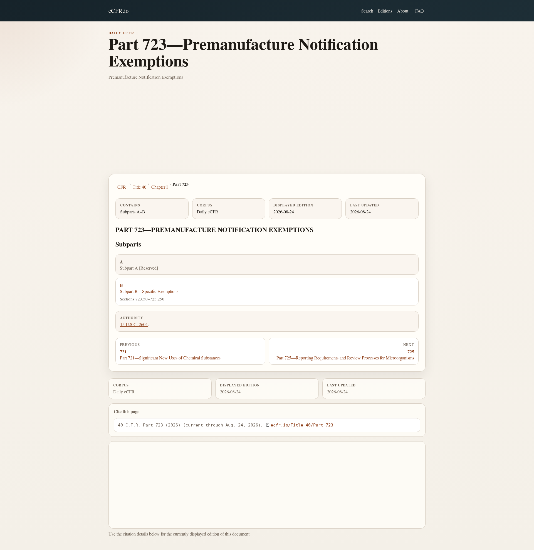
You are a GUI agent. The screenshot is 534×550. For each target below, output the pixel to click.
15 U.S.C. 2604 (134, 324)
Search (367, 11)
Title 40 (139, 187)
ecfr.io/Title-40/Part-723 (302, 425)
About (402, 11)
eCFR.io (118, 10)
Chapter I (159, 187)
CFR (121, 187)
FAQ (419, 11)
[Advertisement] (267, 132)
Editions (385, 11)
